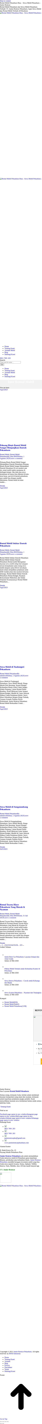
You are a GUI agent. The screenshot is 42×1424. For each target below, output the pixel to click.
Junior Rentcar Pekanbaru (10, 1156)
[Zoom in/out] (8, 1421)
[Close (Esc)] (1, 1421)
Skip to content (5, 1)
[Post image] (7, 955)
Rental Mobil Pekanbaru (8, 674)
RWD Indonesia (14, 1354)
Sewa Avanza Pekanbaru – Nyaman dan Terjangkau (22, 993)
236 (16, 945)
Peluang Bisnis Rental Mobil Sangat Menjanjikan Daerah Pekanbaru (13, 447)
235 (14, 945)
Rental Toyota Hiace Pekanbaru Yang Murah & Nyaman (12, 907)
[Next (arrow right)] (3, 1423)
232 (5, 945)
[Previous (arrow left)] (1, 1423)
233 (8, 945)
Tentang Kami (5, 1107)
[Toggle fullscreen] (5, 1421)
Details (2, 486)
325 (21, 945)
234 (11, 945)
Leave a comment (16, 458)
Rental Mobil (4, 454)
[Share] (3, 1421)
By (13, 456)
